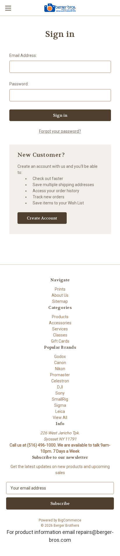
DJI (60, 387)
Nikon (60, 368)
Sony (60, 393)
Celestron (60, 381)
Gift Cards (60, 341)
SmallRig (60, 399)
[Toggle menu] (8, 8)
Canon (60, 362)
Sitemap (60, 301)
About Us (60, 295)
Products (60, 316)
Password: (19, 84)
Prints (60, 289)
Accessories (60, 323)
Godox (60, 356)
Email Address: (23, 55)
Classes (60, 335)
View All (60, 417)
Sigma (60, 405)
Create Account (42, 218)
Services (60, 329)
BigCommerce (69, 520)
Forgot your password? (60, 131)
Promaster (60, 375)
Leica (60, 411)
